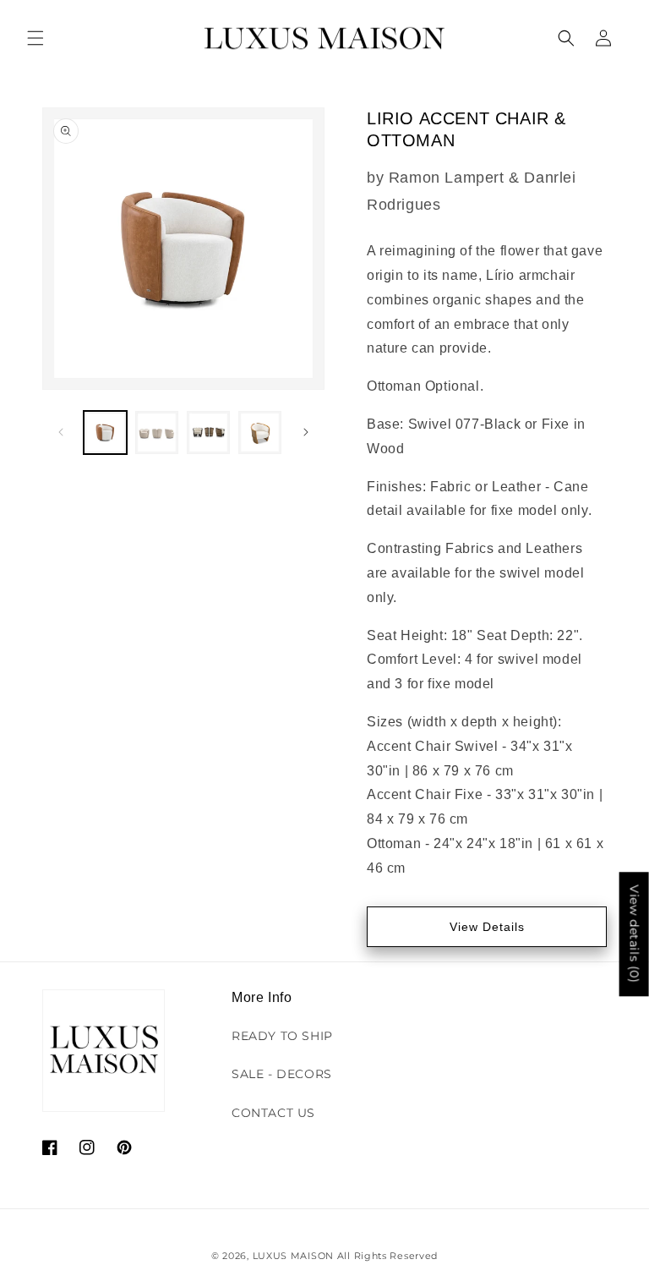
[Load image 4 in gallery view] (259, 432)
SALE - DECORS (282, 1074)
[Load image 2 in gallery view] (156, 432)
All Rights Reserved (387, 1256)
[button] (35, 38)
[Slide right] (305, 432)
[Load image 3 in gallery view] (208, 432)
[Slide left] (60, 432)
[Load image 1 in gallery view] (105, 432)
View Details (487, 927)
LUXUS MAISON (293, 1256)
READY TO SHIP (282, 1035)
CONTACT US (273, 1112)
